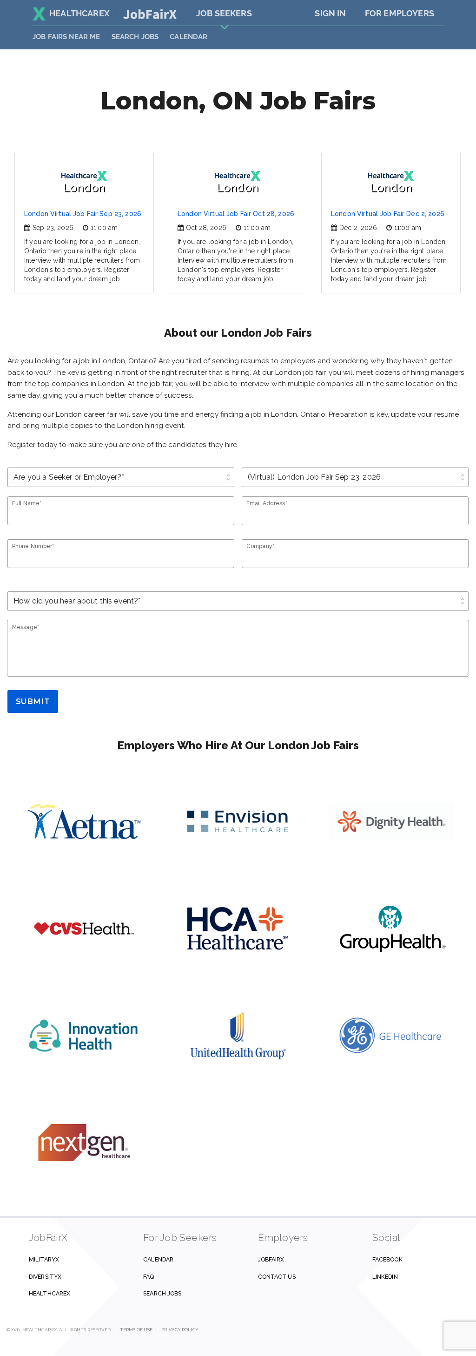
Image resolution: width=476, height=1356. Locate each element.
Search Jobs (162, 1293)
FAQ (148, 1276)
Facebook (387, 1259)
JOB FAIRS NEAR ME (66, 37)
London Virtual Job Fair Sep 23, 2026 (82, 213)
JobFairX (271, 1259)
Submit (33, 701)
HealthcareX (79, 13)
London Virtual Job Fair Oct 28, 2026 (236, 213)
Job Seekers (224, 13)
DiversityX (45, 1276)
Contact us (277, 1276)
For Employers (399, 13)
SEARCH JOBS (135, 37)
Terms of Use (136, 1329)
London (84, 187)
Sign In (330, 13)
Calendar (188, 37)
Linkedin (385, 1276)
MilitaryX (44, 1259)
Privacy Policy (179, 1329)
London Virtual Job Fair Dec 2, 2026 (387, 213)
